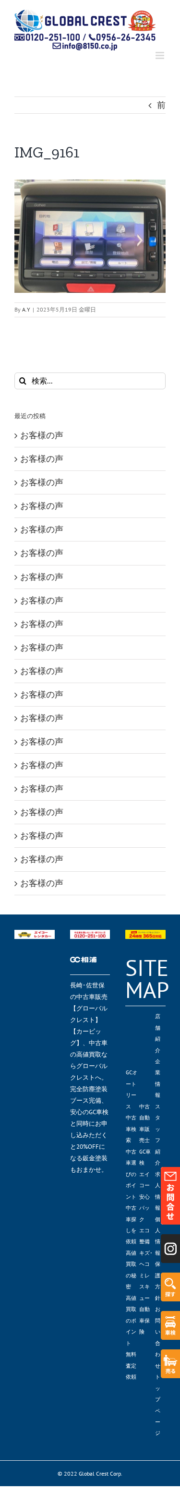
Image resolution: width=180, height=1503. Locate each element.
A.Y (26, 309)
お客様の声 (41, 435)
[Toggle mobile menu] (161, 55)
